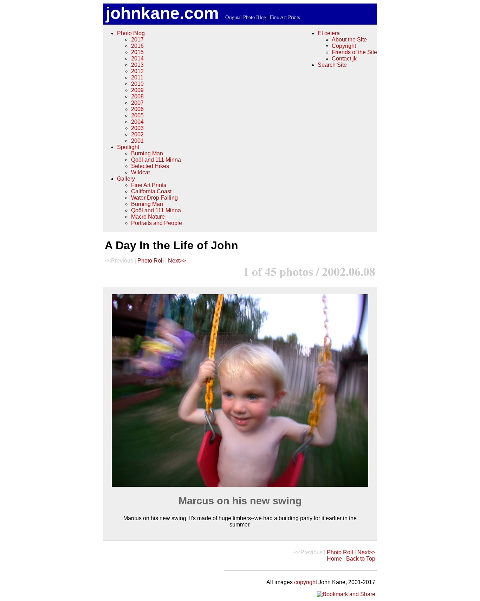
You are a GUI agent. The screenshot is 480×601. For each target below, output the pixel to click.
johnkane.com (162, 13)
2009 (137, 90)
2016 (137, 46)
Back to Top (360, 559)
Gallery (126, 179)
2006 (137, 109)
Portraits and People (156, 223)
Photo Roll (150, 261)
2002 (137, 134)
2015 (137, 52)
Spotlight (128, 147)
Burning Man (147, 153)
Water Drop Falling (154, 198)
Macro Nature (148, 217)
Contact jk (344, 59)
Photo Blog (131, 33)
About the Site (349, 40)
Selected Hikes (150, 166)
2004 (137, 122)
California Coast (151, 191)
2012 (137, 71)
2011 (137, 77)
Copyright (344, 46)
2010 (137, 84)
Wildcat (140, 172)
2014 (137, 59)
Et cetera (329, 33)
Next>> (177, 261)
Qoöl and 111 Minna (156, 160)
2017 (137, 40)
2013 (137, 65)
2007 (137, 103)
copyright (305, 582)
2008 (137, 96)
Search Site (332, 65)
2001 (137, 141)
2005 (137, 115)
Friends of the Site (354, 52)
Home (334, 559)
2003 (137, 128)
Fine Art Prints (148, 185)
